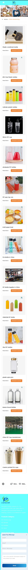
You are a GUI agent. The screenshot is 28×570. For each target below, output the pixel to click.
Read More (5, 50)
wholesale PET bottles (9, 167)
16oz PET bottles (7, 347)
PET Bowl (4, 528)
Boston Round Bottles (9, 407)
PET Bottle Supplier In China (11, 287)
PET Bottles (4, 523)
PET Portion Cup (6, 520)
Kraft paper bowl (8, 227)
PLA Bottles (4, 525)
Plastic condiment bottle (10, 47)
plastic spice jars (8, 377)
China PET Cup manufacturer (12, 437)
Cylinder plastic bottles (10, 107)
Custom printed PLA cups (10, 467)
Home (6, 19)
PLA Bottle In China (8, 257)
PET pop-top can (8, 197)
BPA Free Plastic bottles (10, 77)
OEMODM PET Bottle (9, 317)
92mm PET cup (7, 137)
